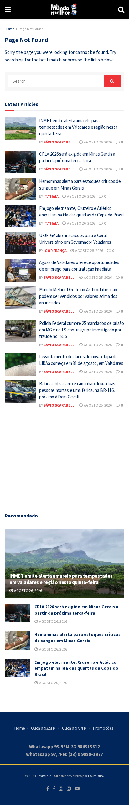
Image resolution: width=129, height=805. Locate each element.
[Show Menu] (8, 9)
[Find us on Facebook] (47, 788)
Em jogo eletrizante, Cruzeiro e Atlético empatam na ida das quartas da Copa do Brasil (76, 668)
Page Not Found (31, 28)
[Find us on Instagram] (61, 788)
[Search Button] (121, 9)
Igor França (55, 250)
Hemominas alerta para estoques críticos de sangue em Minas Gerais (77, 637)
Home (9, 28)
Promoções (103, 728)
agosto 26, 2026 (97, 142)
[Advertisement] (64, 459)
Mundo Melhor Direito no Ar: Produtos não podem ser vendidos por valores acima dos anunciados (78, 296)
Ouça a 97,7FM (74, 728)
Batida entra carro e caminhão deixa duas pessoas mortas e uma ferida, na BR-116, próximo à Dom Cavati (77, 390)
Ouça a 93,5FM (43, 728)
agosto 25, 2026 (89, 250)
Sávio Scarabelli (59, 142)
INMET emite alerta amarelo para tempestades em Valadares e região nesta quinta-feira (78, 127)
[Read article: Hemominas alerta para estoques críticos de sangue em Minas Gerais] (20, 189)
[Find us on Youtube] (77, 788)
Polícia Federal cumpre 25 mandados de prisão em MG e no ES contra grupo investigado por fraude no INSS (81, 329)
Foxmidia (44, 775)
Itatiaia (51, 196)
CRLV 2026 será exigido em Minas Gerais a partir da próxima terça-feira (76, 610)
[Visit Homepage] (64, 9)
